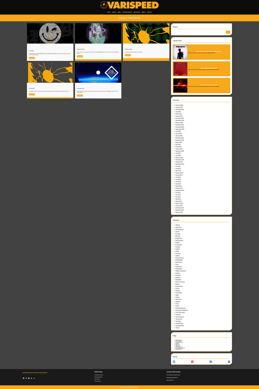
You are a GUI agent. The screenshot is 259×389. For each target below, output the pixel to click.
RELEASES (178, 279)
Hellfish (177, 255)
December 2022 (179, 124)
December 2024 (179, 109)
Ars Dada (177, 233)
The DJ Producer (179, 316)
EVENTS (177, 249)
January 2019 (179, 175)
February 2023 (179, 122)
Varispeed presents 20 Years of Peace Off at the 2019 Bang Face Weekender (146, 46)
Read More (32, 58)
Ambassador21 (179, 229)
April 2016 (178, 183)
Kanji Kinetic (178, 262)
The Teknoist (178, 319)
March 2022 (178, 133)
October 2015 (179, 188)
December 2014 (179, 207)
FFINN (177, 251)
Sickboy (177, 297)
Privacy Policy (178, 349)
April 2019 (178, 170)
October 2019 (179, 162)
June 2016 (178, 181)
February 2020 (179, 157)
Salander (177, 290)
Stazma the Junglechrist (181, 310)
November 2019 (179, 159)
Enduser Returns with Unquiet (209, 68)
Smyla (177, 303)
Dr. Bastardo (178, 244)
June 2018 (178, 179)
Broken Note (178, 238)
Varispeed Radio (179, 325)
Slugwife (177, 301)
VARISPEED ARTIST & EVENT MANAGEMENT (35, 372)
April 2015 (178, 199)
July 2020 (177, 153)
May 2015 (178, 196)
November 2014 (179, 210)
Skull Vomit (178, 299)
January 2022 (179, 135)
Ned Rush (178, 277)
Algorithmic (178, 227)
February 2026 (179, 105)
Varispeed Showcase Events (50, 85)
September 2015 (179, 190)
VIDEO (177, 327)
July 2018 (177, 177)
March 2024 (178, 113)
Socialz (177, 306)
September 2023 (179, 120)
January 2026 (179, 107)
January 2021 (179, 148)
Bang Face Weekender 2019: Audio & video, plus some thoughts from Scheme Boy (50, 47)
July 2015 (177, 192)
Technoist (178, 314)
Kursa (177, 264)
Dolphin (177, 242)
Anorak (177, 231)
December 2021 (179, 137)
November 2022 (179, 127)
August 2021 (178, 142)
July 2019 (177, 166)
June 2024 (178, 111)
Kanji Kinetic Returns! (98, 46)
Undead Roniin (179, 323)
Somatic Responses (180, 308)
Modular (177, 273)
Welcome (177, 344)
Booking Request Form (180, 348)
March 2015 (178, 201)
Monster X (178, 275)
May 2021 (178, 144)
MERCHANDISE (178, 340)
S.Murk (177, 288)
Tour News (178, 321)
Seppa (177, 295)
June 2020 (178, 155)
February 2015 (179, 203)
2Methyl (177, 225)
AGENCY (177, 343)
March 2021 (178, 146)
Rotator (177, 284)
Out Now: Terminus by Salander (208, 85)
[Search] (228, 32)
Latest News (177, 345)
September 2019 (179, 164)
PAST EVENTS (178, 341)
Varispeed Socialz (179, 342)
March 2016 (178, 186)
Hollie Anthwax (179, 257)
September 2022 (179, 129)
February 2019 (179, 172)
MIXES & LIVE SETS (180, 271)
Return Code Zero (180, 281)
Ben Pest (177, 236)
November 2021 (179, 140)
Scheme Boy (178, 292)
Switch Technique (180, 312)
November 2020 (179, 151)
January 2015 (179, 205)
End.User (177, 247)
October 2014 (179, 212)
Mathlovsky (178, 266)
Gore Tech (178, 253)
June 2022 (178, 131)
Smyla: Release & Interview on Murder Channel (208, 51)
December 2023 (179, 118)
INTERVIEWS (179, 260)
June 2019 (178, 168)
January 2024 (179, 116)
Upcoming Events (179, 346)
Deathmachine (179, 240)
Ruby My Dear (179, 286)
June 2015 (178, 194)
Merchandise (178, 268)
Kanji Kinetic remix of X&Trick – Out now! (98, 85)
